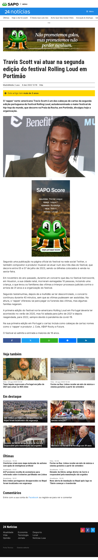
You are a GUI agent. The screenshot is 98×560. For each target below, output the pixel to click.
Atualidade (7, 461)
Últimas (8, 456)
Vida (41, 85)
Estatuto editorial (23, 548)
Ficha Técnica (8, 548)
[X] (93, 530)
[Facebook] (88, 530)
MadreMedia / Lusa (11, 85)
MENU (24, 4)
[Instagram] (83, 530)
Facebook (33, 497)
